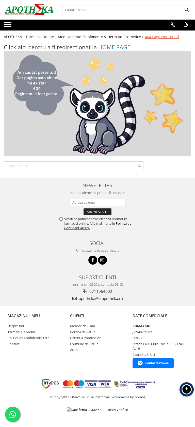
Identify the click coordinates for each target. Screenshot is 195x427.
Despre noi (16, 326)
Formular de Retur (84, 344)
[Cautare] (186, 10)
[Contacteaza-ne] (173, 25)
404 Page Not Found (162, 36)
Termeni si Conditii (22, 332)
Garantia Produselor (85, 338)
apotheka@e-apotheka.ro (100, 298)
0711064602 (100, 291)
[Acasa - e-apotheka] (29, 10)
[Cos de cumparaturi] (185, 25)
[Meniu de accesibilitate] (187, 389)
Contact (14, 344)
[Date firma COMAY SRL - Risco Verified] (97, 409)
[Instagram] (102, 260)
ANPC (74, 349)
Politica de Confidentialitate (28, 338)
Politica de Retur (82, 332)
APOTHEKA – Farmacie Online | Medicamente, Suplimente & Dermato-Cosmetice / (74, 36)
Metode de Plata (82, 326)
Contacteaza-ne (157, 363)
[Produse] (8, 26)
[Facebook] (92, 260)
